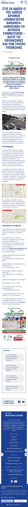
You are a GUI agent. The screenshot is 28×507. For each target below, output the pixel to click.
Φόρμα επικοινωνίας (14, 460)
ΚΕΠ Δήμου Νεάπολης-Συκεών (14, 463)
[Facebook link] (19, 402)
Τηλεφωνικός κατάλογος (14, 457)
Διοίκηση (13, 437)
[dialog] (14, 495)
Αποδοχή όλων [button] (7, 501)
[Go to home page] (7, 2)
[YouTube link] (23, 402)
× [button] (26, 485)
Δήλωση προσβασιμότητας (14, 448)
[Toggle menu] (26, 2)
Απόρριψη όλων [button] (20, 501)
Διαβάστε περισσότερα (21, 494)
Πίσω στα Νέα (8, 52)
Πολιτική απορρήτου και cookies (14, 451)
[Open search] (21, 2)
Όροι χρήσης (14, 445)
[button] (14, 504)
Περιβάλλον (14, 439)
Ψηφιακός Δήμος (14, 442)
